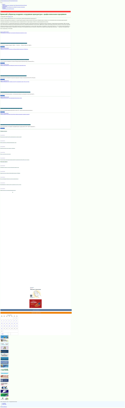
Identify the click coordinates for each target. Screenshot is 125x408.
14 (11, 323)
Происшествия (18, 5)
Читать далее (2, 46)
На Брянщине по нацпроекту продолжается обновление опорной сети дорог (13, 43)
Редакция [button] (3, 7)
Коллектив (12, 8)
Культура (22, 5)
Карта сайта (4, 404)
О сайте (3, 8)
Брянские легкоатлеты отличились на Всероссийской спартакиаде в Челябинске (14, 59)
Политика (7, 5)
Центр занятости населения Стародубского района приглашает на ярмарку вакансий (15, 124)
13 (9, 323)
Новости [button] (3, 4)
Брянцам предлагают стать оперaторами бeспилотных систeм (11, 108)
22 (14, 325)
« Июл (2, 333)
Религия (25, 5)
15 (14, 323)
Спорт (14, 5)
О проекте (4, 403)
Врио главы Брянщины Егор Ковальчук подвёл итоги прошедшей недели (13, 75)
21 (11, 325)
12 (6, 323)
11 (4, 323)
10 (1, 323)
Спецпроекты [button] (4, 6)
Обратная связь (7, 8)
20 (9, 325)
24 (1, 328)
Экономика (11, 5)
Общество (4, 5)
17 (1, 325)
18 (4, 325)
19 (6, 325)
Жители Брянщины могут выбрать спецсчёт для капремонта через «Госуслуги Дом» (15, 92)
